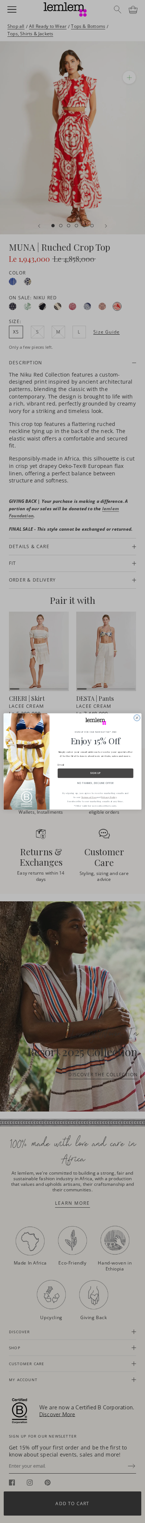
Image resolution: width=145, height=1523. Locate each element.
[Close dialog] (137, 718)
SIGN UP (95, 773)
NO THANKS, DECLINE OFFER (95, 783)
